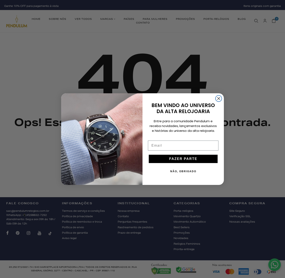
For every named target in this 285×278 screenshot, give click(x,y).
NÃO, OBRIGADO (183, 171)
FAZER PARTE (183, 159)
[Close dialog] (219, 98)
